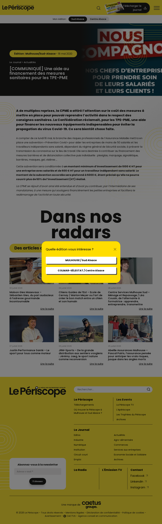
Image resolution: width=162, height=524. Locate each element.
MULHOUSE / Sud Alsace (81, 260)
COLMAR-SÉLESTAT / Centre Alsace (81, 270)
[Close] (115, 249)
